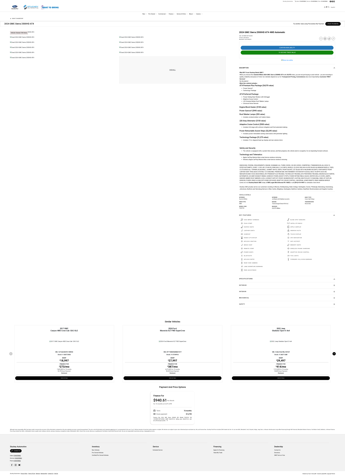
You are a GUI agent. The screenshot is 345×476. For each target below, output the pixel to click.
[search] (328, 7)
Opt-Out (56, 473)
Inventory (96, 447)
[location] (327, 7)
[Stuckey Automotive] (25, 7)
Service (156, 447)
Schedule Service (158, 450)
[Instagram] (332, 1)
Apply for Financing (218, 450)
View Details (64, 378)
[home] (325, 7)
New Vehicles (95, 450)
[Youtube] (334, 1)
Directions (277, 452)
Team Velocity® (312, 473)
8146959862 (303, 1)
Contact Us (16, 451)
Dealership (278, 447)
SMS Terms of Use (279, 455)
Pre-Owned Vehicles (97, 452)
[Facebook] (330, 1)
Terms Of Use (31, 473)
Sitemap (38, 473)
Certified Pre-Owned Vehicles (100, 455)
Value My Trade (217, 452)
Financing (217, 447)
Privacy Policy (24, 473)
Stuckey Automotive (15, 473)
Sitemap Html (44, 473)
